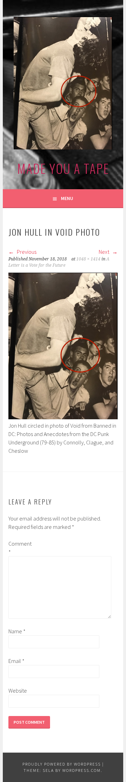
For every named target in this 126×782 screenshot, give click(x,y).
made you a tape (63, 168)
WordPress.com (81, 770)
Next (104, 251)
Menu (67, 198)
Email (16, 660)
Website (17, 690)
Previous (26, 251)
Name (17, 631)
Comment (19, 547)
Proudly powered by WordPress (61, 764)
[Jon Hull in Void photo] (62, 417)
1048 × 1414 (88, 259)
